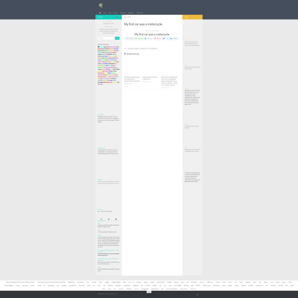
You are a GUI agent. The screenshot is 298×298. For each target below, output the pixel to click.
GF (44, 285)
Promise (100, 75)
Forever (33, 285)
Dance (241, 282)
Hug (110, 65)
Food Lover (101, 114)
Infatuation (118, 285)
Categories (130, 13)
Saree (99, 230)
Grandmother (101, 148)
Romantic (273, 285)
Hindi (99, 285)
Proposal (250, 285)
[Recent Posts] (101, 219)
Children (202, 282)
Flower (17, 285)
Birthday (116, 50)
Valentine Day (108, 82)
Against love (71, 282)
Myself (186, 40)
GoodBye (100, 179)
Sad (287, 285)
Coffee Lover (210, 282)
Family (103, 60)
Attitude (100, 48)
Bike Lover (127, 17)
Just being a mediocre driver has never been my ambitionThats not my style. (132, 79)
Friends (39, 285)
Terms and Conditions (171, 289)
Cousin (224, 282)
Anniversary (80, 282)
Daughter (248, 282)
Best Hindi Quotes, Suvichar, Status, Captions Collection (20, 282)
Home (104, 13)
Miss (104, 71)
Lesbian (155, 285)
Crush (230, 282)
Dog (260, 282)
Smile (109, 289)
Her (105, 65)
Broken (146, 282)
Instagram (112, 67)
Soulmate (120, 289)
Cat (187, 282)
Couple (218, 282)
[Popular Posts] (108, 219)
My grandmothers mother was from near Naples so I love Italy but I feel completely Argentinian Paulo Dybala (108, 151)
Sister (103, 289)
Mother (198, 285)
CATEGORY (194, 282)
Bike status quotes (153, 48)
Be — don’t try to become (105, 211)
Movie (224, 285)
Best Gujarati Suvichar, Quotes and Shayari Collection (51, 282)
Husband (113, 65)
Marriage (100, 71)
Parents (187, 124)
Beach (103, 48)
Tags (110, 13)
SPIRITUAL (100, 80)
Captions (115, 13)
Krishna (148, 285)
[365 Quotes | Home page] (101, 5)
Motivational (216, 285)
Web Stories (140, 13)
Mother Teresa (206, 285)
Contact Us (123, 13)
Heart (88, 285)
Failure (277, 282)
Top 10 (136, 289)
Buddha (169, 282)
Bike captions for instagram (133, 48)
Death (254, 282)
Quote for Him (259, 285)
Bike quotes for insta (144, 48)
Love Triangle (177, 285)
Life (160, 285)
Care (182, 282)
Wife (162, 289)
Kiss (186, 171)
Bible (124, 282)
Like (165, 285)
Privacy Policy (183, 289)
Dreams (266, 282)
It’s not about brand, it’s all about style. (107, 232)
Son (115, 289)
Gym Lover (81, 285)
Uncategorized (144, 289)
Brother (152, 282)
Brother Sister (160, 282)
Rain (267, 285)
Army (87, 282)
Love (99, 223)
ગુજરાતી (102, 47)
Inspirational (127, 285)
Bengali (99, 235)
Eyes (272, 282)
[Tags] (116, 219)
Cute (235, 282)
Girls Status (51, 285)
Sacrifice (116, 76)
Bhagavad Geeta (116, 282)
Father (290, 282)
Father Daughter (9, 285)
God (58, 285)
